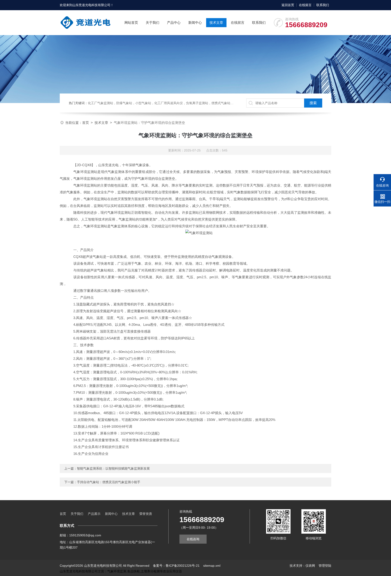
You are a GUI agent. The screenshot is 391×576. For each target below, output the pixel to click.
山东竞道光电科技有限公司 (91, 5)
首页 (85, 123)
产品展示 (94, 514)
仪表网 (310, 565)
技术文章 (216, 22)
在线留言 (305, 5)
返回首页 (287, 5)
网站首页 (131, 22)
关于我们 (152, 22)
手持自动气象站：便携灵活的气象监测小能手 (108, 482)
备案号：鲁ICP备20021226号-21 (176, 565)
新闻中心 (195, 22)
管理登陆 (325, 565)
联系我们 (322, 5)
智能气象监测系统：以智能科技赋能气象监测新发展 (113, 468)
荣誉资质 (145, 514)
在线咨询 (193, 539)
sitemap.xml (211, 565)
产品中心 (174, 22)
